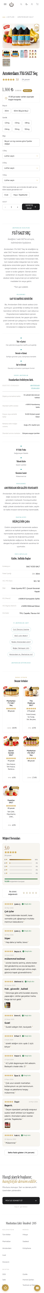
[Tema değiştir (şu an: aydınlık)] (26, 4)
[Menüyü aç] (5, 4)
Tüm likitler (6, 1235)
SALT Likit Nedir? (21, 636)
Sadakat (26, 1241)
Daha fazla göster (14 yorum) (21, 1152)
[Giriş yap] (31, 4)
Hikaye (25, 1235)
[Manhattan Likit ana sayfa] (11, 4)
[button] (21, 36)
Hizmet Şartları (28, 1280)
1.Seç (4, 151)
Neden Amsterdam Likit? (21, 642)
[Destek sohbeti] (37, 1288)
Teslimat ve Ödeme (30, 1285)
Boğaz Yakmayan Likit (21, 648)
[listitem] (6, 54)
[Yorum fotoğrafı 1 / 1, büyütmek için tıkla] (7, 1005)
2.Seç (4, 163)
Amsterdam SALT (26, 17)
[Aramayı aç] (21, 4)
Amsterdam (6, 1248)
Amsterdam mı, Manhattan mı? (21, 654)
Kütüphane (27, 1248)
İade (4, 1280)
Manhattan (6, 1241)
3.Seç (4, 175)
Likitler (10, 17)
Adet (4, 202)
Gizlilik (25, 1274)
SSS (4, 1274)
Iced (4, 1255)
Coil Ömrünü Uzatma (21, 629)
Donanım (5, 1262)
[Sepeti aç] (37, 4)
